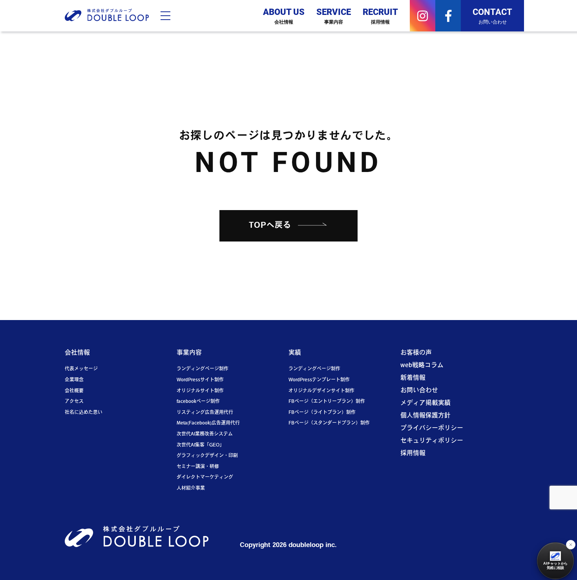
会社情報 (77, 353)
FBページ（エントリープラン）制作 (326, 401)
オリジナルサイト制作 (200, 391)
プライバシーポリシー (431, 428)
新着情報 (412, 378)
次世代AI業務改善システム (205, 434)
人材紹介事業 (191, 488)
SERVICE (333, 15)
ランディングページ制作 (202, 369)
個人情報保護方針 (425, 416)
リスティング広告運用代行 (205, 412)
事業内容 (189, 353)
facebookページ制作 (198, 401)
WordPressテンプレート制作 (319, 380)
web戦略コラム (422, 365)
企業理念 (74, 380)
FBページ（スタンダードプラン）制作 (329, 423)
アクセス (74, 401)
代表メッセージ (81, 369)
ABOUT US (284, 15)
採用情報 (412, 453)
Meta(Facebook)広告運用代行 (208, 423)
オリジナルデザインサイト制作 (321, 391)
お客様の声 (416, 353)
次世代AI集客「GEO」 (200, 445)
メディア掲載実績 (425, 403)
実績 (294, 353)
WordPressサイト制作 (200, 380)
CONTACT (492, 15)
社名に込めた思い (83, 412)
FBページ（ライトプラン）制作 (322, 412)
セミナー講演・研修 (198, 467)
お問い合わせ (419, 391)
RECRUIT (380, 15)
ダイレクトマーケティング (205, 477)
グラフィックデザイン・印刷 (207, 456)
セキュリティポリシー (431, 441)
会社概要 (74, 391)
